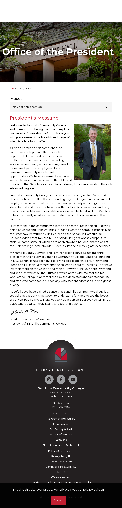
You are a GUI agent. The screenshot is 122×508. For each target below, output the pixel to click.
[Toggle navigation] (106, 107)
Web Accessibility (61, 477)
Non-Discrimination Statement (61, 445)
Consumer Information (61, 418)
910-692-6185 (61, 403)
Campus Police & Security (61, 466)
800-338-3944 (61, 407)
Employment (61, 424)
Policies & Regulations (61, 451)
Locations (61, 439)
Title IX (61, 472)
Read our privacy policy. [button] (86, 489)
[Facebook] (61, 380)
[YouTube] (72, 380)
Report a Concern (61, 461)
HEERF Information (61, 434)
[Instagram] (49, 380)
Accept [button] (59, 500)
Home (18, 88)
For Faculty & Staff (61, 429)
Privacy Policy (59, 456)
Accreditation (61, 413)
